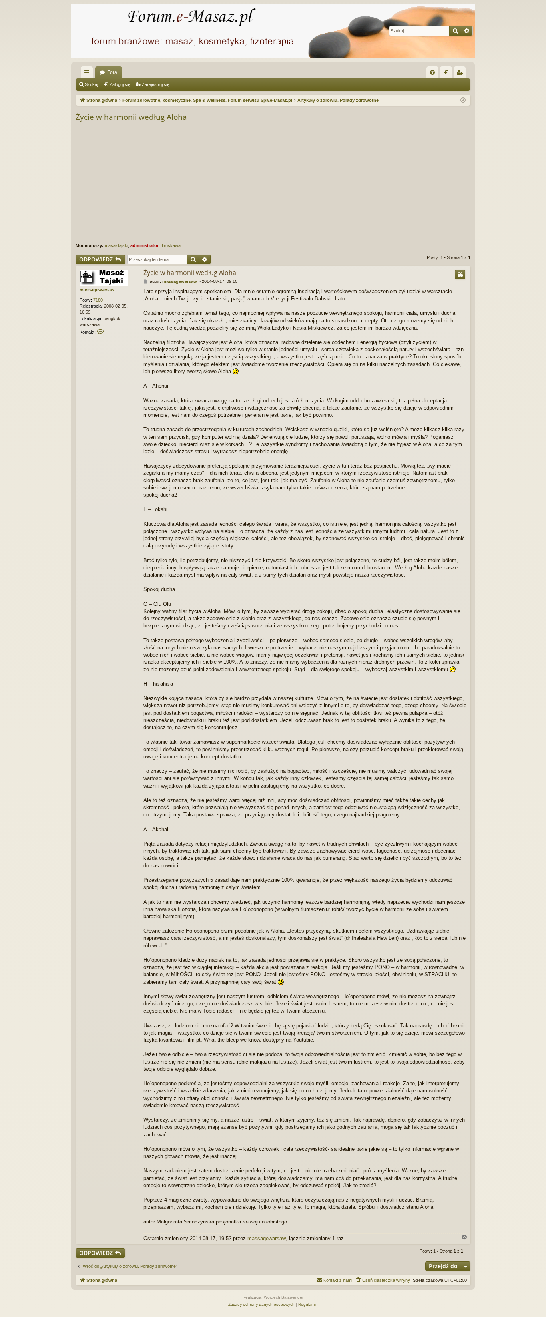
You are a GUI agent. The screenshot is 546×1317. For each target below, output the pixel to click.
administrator (144, 245)
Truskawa (171, 245)
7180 (98, 300)
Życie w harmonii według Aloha (131, 117)
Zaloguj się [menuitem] (447, 74)
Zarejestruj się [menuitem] (461, 74)
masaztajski (116, 245)
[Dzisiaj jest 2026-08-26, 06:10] (463, 100)
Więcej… (88, 74)
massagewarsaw (97, 289)
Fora (112, 72)
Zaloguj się (120, 84)
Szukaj (91, 84)
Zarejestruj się (155, 84)
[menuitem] (432, 72)
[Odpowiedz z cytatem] (460, 274)
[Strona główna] (273, 31)
